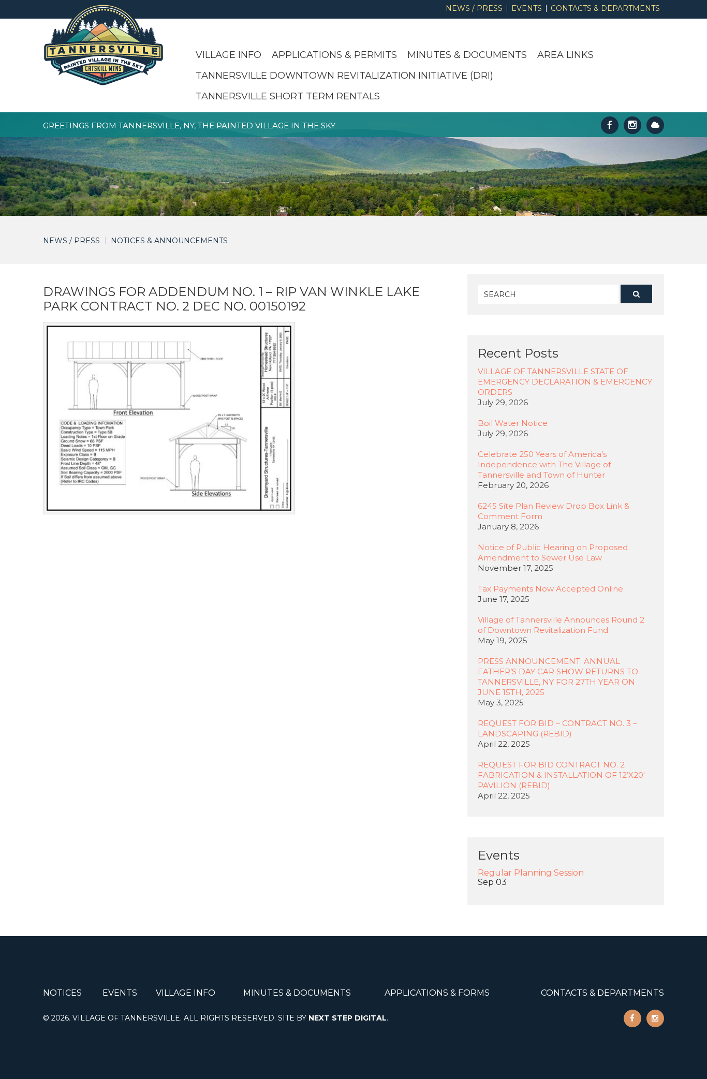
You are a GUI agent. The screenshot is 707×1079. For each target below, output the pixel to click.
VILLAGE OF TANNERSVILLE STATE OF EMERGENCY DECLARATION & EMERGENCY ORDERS (565, 381)
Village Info (228, 55)
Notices (62, 993)
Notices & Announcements (169, 240)
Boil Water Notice (513, 423)
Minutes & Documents (467, 55)
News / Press (474, 8)
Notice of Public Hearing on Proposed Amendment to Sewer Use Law (553, 552)
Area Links (565, 55)
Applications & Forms (437, 993)
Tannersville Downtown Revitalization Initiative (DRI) (344, 75)
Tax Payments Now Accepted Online (550, 589)
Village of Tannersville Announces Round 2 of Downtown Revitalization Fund (561, 625)
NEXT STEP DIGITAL (347, 1018)
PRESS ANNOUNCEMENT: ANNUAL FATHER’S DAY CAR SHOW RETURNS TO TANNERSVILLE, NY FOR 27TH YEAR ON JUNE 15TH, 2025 (558, 676)
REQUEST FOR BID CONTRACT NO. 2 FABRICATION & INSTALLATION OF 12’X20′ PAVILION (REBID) (561, 775)
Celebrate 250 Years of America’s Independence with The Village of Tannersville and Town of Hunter (544, 464)
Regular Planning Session (531, 873)
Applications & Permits (334, 55)
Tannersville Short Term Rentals (288, 96)
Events (526, 8)
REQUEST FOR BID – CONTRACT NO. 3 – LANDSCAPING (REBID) (557, 728)
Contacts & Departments (605, 8)
